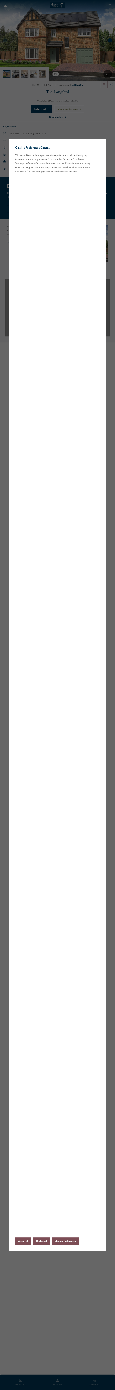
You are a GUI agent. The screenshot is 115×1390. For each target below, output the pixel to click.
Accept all (23, 1241)
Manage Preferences (65, 1241)
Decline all (41, 1241)
